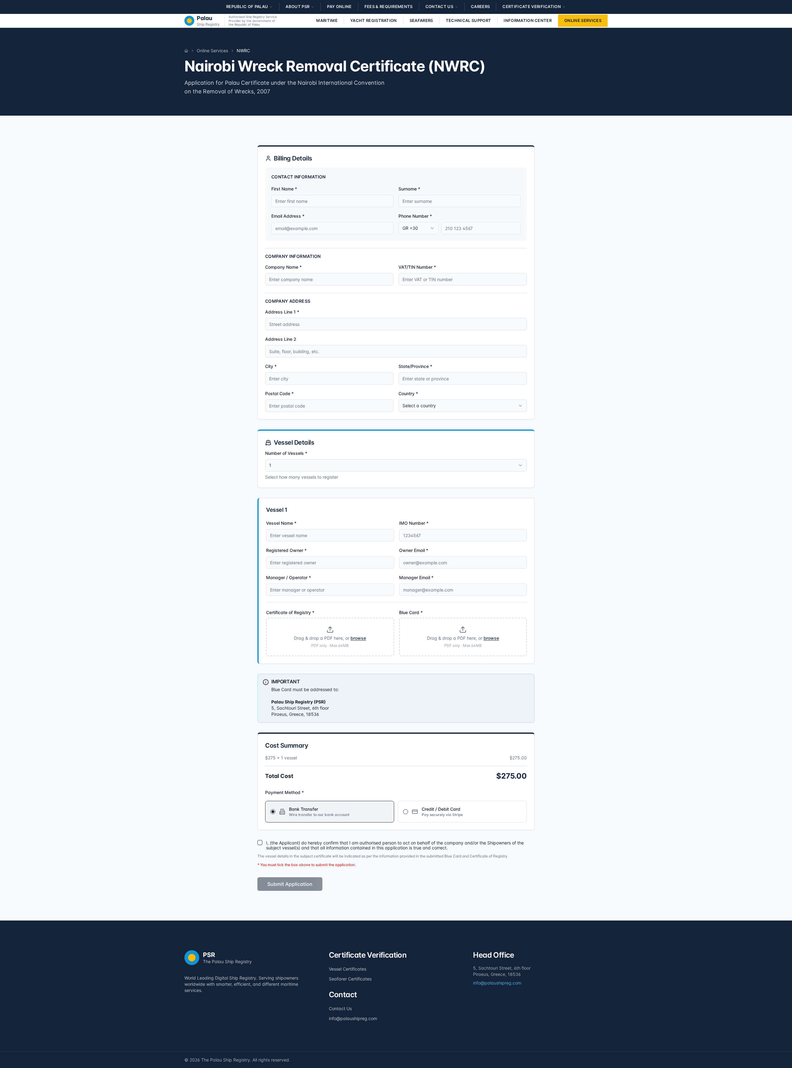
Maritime (327, 20)
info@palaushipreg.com (353, 1018)
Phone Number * (415, 216)
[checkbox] (259, 842)
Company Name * (283, 267)
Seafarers (421, 20)
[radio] (272, 811)
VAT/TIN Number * (417, 267)
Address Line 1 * (282, 311)
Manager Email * (416, 577)
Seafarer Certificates (350, 978)
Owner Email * (413, 550)
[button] (330, 637)
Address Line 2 (280, 339)
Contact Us (340, 1008)
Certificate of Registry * (290, 612)
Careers (480, 6)
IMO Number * (413, 523)
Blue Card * (411, 612)
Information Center (528, 20)
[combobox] (418, 228)
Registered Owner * (286, 550)
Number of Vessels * (286, 453)
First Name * (284, 188)
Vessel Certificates (347, 969)
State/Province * (415, 366)
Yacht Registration (373, 20)
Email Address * (287, 216)
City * (271, 366)
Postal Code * (279, 393)
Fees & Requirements (388, 6)
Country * (408, 393)
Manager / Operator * (288, 577)
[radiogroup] (396, 811)
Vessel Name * (281, 523)
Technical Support (468, 20)
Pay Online (339, 6)
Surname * (409, 188)
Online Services (582, 20)
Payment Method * (284, 792)
